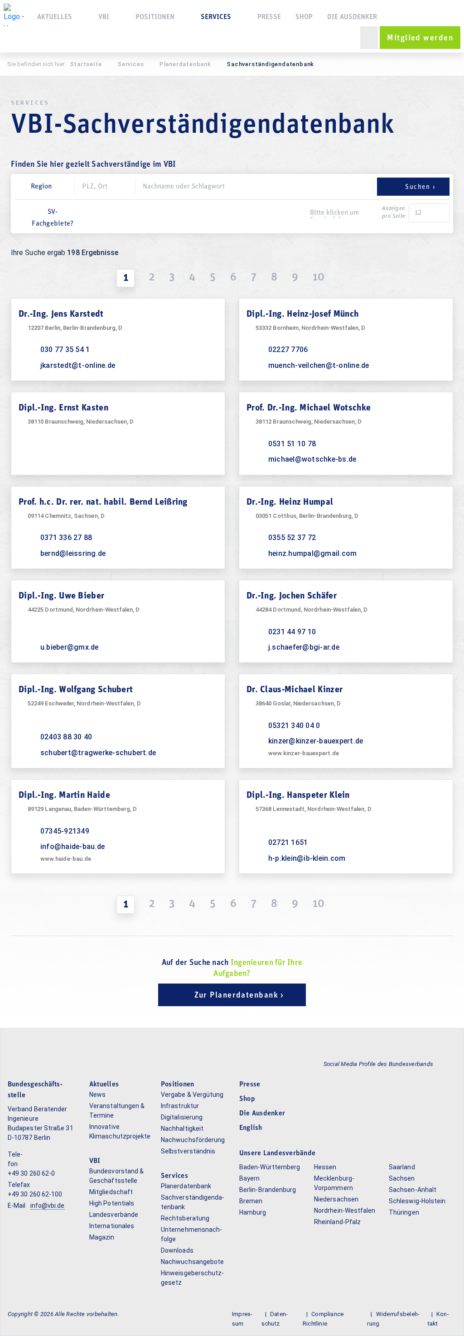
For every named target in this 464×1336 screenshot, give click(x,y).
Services (130, 64)
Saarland (402, 1167)
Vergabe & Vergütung (192, 1094)
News (97, 1094)
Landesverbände (113, 1214)
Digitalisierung (182, 1117)
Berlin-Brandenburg (267, 1189)
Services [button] (216, 17)
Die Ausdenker (352, 17)
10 (318, 277)
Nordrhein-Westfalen (345, 1210)
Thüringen (404, 1212)
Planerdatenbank (186, 1186)
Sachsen (402, 1178)
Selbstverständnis (188, 1151)
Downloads (177, 1250)
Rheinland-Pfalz (337, 1221)
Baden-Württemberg (269, 1167)
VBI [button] (103, 17)
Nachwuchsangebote (192, 1261)
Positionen (154, 17)
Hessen (325, 1167)
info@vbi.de (47, 1205)
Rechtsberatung (185, 1218)
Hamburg (252, 1212)
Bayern (249, 1178)
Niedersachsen (336, 1199)
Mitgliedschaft (111, 1192)
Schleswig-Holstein (417, 1201)
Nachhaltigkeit (182, 1128)
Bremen (250, 1201)
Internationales (111, 1226)
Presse (269, 17)
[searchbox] (343, 213)
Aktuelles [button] (54, 17)
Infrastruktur (180, 1105)
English (250, 1128)
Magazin (102, 1237)
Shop (304, 17)
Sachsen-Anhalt (412, 1189)
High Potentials (111, 1203)
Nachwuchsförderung (193, 1139)
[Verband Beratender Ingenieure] (15, 15)
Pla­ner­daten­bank (185, 64)
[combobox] (226, 213)
